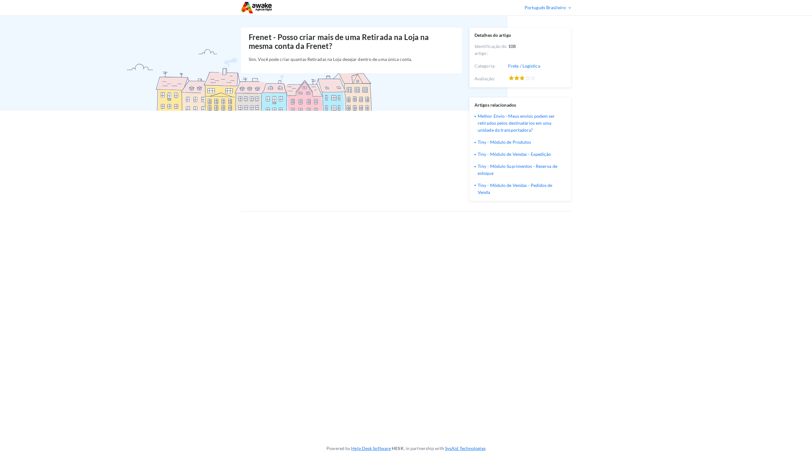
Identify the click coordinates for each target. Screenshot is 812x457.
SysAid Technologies (465, 448)
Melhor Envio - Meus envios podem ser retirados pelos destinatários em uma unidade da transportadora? (516, 123)
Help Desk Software (371, 448)
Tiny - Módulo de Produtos (504, 142)
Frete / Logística (524, 66)
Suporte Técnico (275, 7)
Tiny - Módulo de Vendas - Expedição (514, 154)
